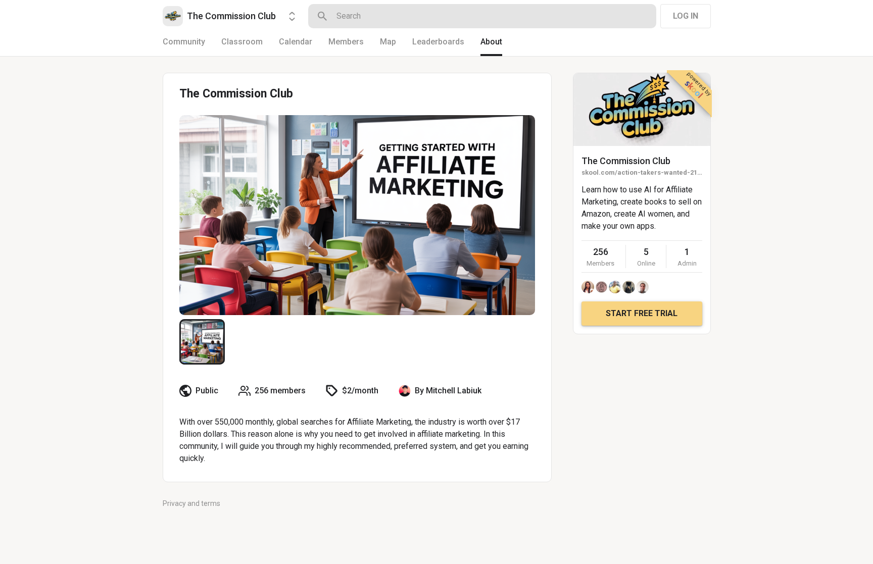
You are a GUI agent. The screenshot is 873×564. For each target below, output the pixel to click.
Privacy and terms (191, 503)
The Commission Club (625, 161)
